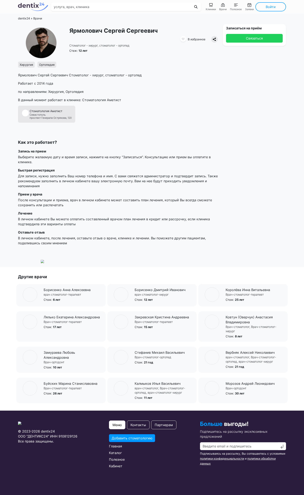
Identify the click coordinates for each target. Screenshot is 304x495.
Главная (115, 446)
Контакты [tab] (138, 425)
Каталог (115, 453)
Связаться (254, 38)
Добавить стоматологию (132, 438)
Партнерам (164, 425)
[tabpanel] (152, 451)
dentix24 (24, 18)
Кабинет (115, 466)
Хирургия (26, 64)
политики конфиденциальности (222, 458)
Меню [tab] (117, 425)
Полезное (117, 459)
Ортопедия (47, 64)
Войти (271, 7)
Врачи (37, 18)
